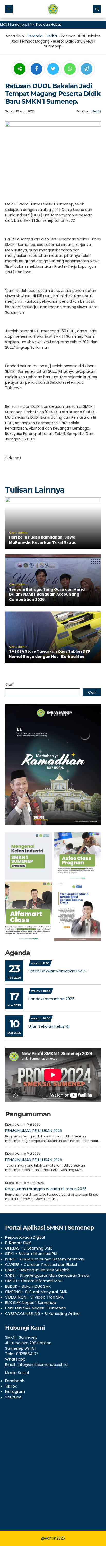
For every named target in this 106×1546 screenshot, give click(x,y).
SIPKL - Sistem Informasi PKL (31, 1253)
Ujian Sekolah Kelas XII (48, 1026)
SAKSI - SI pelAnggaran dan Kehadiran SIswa (47, 1275)
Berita (52, 36)
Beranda (35, 36)
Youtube (13, 1397)
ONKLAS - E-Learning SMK (28, 1248)
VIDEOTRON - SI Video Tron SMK (34, 1297)
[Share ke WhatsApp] (70, 69)
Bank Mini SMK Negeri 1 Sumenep (35, 1308)
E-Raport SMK (18, 1242)
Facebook (14, 1380)
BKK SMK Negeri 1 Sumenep (30, 1302)
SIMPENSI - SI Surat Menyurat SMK (36, 1291)
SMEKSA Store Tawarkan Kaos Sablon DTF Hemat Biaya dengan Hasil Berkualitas (49, 654)
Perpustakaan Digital (25, 1237)
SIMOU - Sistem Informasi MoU (34, 1280)
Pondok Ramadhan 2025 (51, 999)
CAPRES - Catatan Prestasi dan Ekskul (41, 1264)
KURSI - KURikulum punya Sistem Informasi (45, 1259)
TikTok (11, 1386)
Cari (9, 684)
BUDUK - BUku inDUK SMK (28, 1286)
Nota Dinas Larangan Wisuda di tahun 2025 (46, 1188)
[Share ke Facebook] (37, 69)
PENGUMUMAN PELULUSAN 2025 (33, 1159)
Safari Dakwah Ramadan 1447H (57, 971)
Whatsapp (15, 1359)
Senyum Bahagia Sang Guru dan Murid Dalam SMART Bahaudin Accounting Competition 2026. (47, 594)
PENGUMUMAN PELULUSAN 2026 (33, 1130)
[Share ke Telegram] (86, 69)
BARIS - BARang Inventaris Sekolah (37, 1270)
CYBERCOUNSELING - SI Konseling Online (42, 1313)
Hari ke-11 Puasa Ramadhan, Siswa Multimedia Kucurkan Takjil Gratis (42, 540)
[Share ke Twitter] (53, 69)
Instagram (15, 1391)
